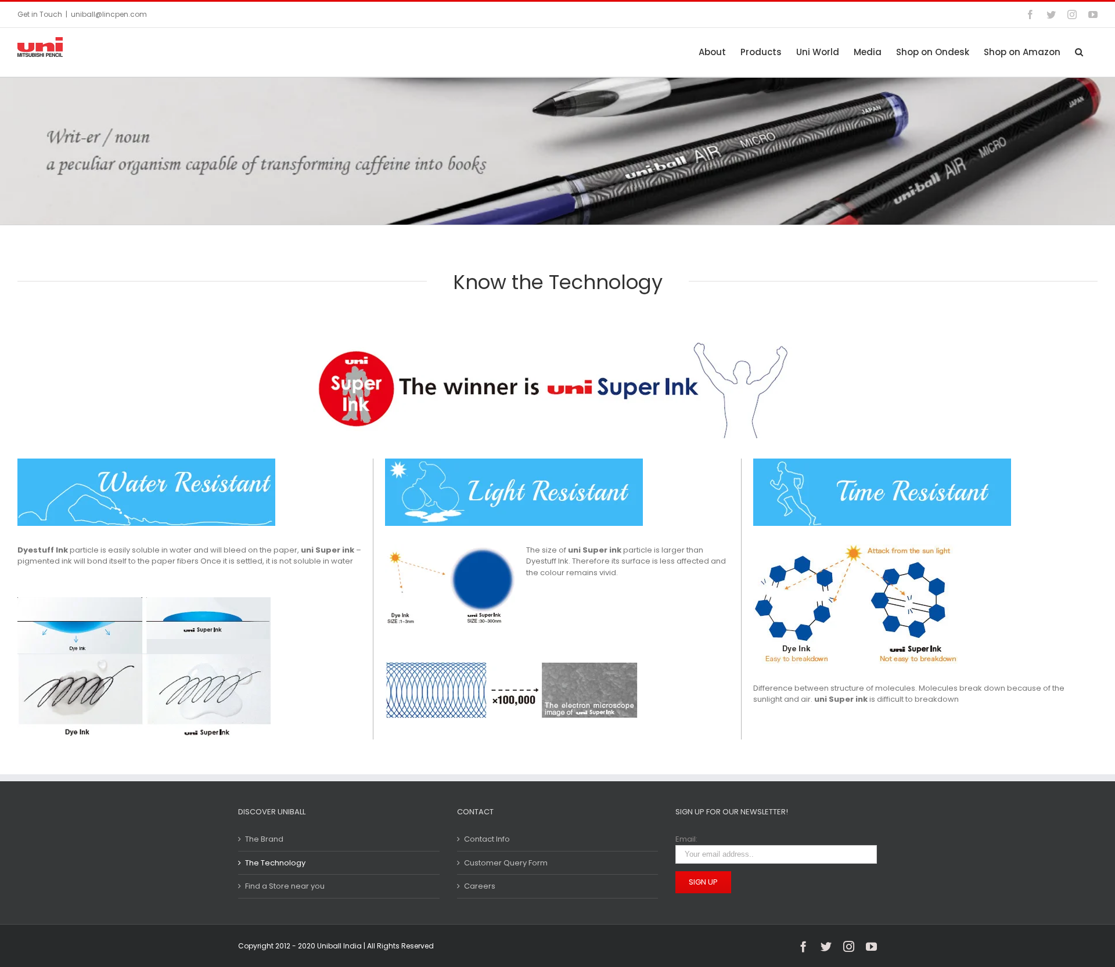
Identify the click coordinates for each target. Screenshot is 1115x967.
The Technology (275, 862)
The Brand (264, 839)
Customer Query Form (506, 862)
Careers (479, 886)
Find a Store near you (285, 886)
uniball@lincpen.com (109, 14)
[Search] (1079, 52)
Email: (686, 839)
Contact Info (487, 839)
